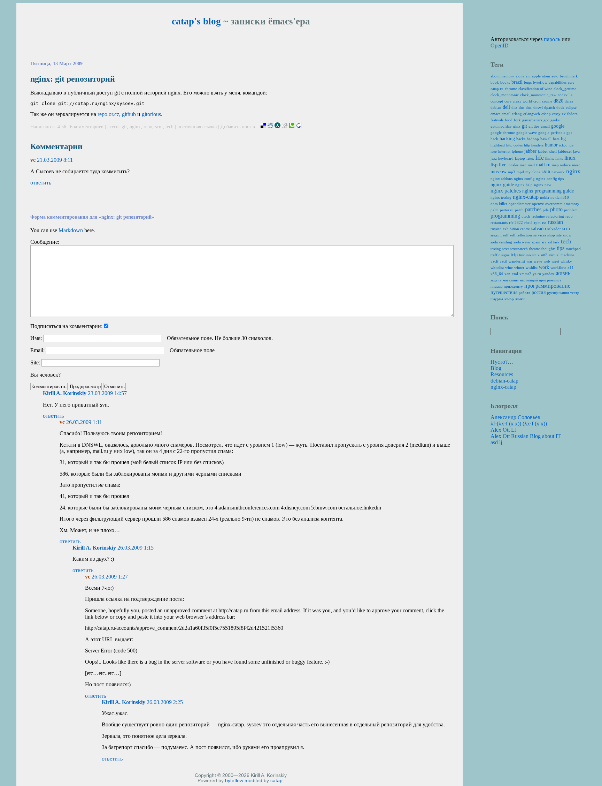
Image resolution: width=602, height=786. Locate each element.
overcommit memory (562, 204)
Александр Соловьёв (515, 417)
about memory (502, 76)
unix (536, 255)
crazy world (522, 101)
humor (551, 145)
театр (574, 292)
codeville (565, 95)
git (124, 126)
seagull (496, 235)
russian (555, 222)
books (505, 82)
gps (569, 132)
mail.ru (543, 164)
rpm (537, 222)
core (507, 101)
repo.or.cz (108, 114)
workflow (558, 267)
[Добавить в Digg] (284, 126)
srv (544, 242)
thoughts (548, 249)
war (529, 261)
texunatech (519, 249)
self (506, 235)
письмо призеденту (507, 286)
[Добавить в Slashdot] (277, 126)
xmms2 (525, 274)
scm (159, 126)
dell (506, 107)
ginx (516, 126)
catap (276, 780)
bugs (528, 82)
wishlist (532, 267)
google (557, 126)
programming (505, 216)
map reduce (561, 165)
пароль (552, 39)
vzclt (494, 261)
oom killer (499, 204)
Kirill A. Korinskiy (64, 393)
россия (539, 292)
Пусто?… (502, 362)
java (576, 151)
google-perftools (551, 132)
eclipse (571, 107)
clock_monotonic (505, 95)
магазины (510, 280)
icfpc (563, 145)
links (559, 158)
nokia (544, 197)
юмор (509, 299)
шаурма (497, 299)
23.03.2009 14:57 (107, 393)
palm (495, 210)
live (502, 164)
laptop (520, 158)
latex (530, 158)
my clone (532, 172)
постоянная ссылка (197, 126)
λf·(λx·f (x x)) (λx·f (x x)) (519, 423)
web (546, 261)
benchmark (569, 76)
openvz (538, 204)
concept (497, 101)
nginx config (524, 178)
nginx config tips (550, 178)
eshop (546, 114)
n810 (546, 172)
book (495, 82)
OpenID (500, 45)
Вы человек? (45, 375)
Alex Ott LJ (504, 430)
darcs (569, 101)
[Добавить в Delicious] (263, 126)
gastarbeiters (532, 120)
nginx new (542, 185)
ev (564, 114)
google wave (526, 132)
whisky (566, 261)
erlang (517, 114)
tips (560, 248)
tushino (525, 255)
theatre (534, 249)
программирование (547, 286)
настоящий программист (540, 280)
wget (555, 261)
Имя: (36, 338)
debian (496, 107)
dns (521, 107)
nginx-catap (526, 197)
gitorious (151, 114)
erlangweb (531, 114)
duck (560, 107)
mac (523, 165)
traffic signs (500, 255)
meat (576, 165)
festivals (497, 120)
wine (509, 267)
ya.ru (537, 274)
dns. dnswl (534, 107)
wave (538, 261)
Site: (35, 362)
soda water (522, 242)
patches (533, 209)
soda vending (501, 242)
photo (556, 209)
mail (531, 165)
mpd (520, 172)
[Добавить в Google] (298, 126)
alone (520, 76)
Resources (502, 374)
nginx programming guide (548, 191)
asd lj (496, 442)
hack (494, 139)
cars (571, 82)
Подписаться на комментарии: (66, 326)
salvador (554, 229)
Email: (37, 350)
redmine (538, 216)
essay (556, 114)
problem (571, 210)
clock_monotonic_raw (538, 95)
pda (546, 210)
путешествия (504, 292)
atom (546, 76)
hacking (507, 138)
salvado (538, 228)
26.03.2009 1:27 (110, 577)
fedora (572, 114)
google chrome (503, 132)
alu (528, 76)
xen (507, 274)
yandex (548, 274)
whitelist (497, 267)
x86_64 (497, 274)
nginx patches (506, 191)
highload (498, 145)
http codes (514, 145)
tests (505, 249)
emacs (495, 114)
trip (514, 254)
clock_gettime (565, 88)
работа (524, 292)
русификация (558, 292)
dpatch (549, 107)
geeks (554, 120)
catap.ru (497, 88)
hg (563, 138)
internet (504, 151)
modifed (253, 780)
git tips (533, 126)
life (539, 157)
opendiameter (520, 204)
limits (549, 158)
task (556, 242)
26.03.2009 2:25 (165, 702)
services (539, 235)
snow (567, 235)
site (559, 235)
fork (517, 120)
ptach (526, 216)
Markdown (71, 230)
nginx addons (501, 178)
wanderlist (517, 261)
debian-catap (504, 381)
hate (556, 139)
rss (544, 222)
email (506, 114)
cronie (547, 101)
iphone (517, 151)
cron (537, 101)
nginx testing (501, 197)
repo (148, 126)
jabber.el (565, 151)
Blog (496, 368)
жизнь (563, 273)
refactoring (555, 216)
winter (519, 267)
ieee (494, 151)
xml (515, 274)
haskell (545, 139)
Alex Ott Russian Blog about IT (526, 436)
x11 (571, 267)
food (508, 120)
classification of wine (535, 88)
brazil (517, 82)
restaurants (499, 222)
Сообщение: (44, 242)
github (129, 114)
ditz (514, 107)
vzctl (503, 261)
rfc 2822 (516, 222)
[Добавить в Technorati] (291, 126)
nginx (135, 126)
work (544, 267)
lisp (494, 164)
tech (169, 126)
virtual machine (561, 255)
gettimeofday (501, 126)
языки (520, 299)
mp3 (511, 172)
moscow (499, 171)
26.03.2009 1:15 (135, 548)
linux (570, 158)
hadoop (533, 139)
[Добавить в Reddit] (270, 126)
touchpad (573, 249)
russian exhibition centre (510, 229)
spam (536, 242)
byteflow (234, 780)
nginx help (524, 185)
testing (496, 249)
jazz (494, 158)
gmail (545, 126)
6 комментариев (87, 126)
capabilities (557, 82)
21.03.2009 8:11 (55, 160)
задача (496, 280)
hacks (520, 139)
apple (536, 76)
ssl (550, 242)
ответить (40, 183)
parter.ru (507, 210)
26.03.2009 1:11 (84, 422)
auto (554, 76)
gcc (546, 120)
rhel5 (528, 222)
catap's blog (196, 21)
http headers (533, 145)
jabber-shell (547, 151)
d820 (558, 101)
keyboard (506, 158)
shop (551, 235)
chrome (511, 88)
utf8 (544, 255)
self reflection (521, 235)
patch (519, 210)
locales (513, 165)
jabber (530, 151)
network (558, 172)
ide (571, 145)
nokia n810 (559, 197)
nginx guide (502, 184)
